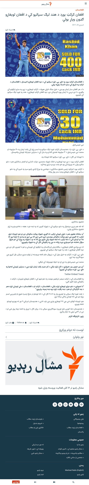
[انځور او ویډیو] (54, 482)
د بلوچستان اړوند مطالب (35, 419)
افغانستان (80, 9)
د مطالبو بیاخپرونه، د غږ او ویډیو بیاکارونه (70, 453)
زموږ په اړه (80, 445)
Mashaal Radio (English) (74, 470)
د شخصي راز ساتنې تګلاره (75, 457)
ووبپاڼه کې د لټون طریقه (35, 449)
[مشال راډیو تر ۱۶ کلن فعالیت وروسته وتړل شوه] (44, 363)
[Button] (10, 30)
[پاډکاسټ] (55, 404)
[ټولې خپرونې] (35, 482)
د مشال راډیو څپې (37, 453)
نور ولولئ (78, 337)
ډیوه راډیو (40, 470)
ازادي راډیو (80, 475)
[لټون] (73, 482)
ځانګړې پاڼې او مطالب (36, 428)
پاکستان (81, 432)
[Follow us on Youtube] (71, 404)
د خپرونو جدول (38, 423)
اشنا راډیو (40, 475)
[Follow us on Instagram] (65, 404)
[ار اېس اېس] (60, 404)
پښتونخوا (80, 423)
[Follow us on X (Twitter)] (76, 404)
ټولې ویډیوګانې (79, 419)
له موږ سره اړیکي (38, 445)
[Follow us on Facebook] (81, 404)
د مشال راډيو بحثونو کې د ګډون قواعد (71, 449)
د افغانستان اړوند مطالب (75, 428)
